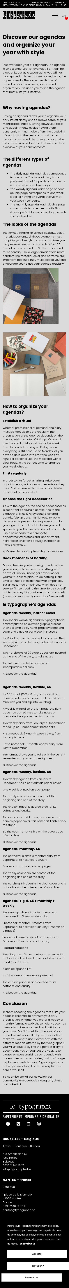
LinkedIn (14, 1084)
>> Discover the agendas (19, 674)
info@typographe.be (17, 1169)
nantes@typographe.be (19, 1210)
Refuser (37, 1265)
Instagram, (45, 1080)
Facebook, (30, 1080)
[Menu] (55, 15)
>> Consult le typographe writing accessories (33, 551)
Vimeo (58, 1080)
